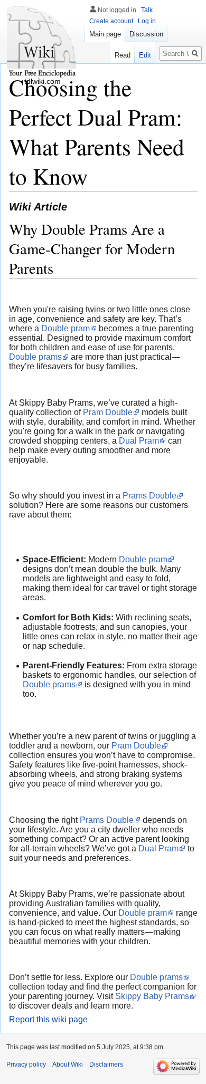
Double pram (65, 328)
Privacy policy (26, 1064)
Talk (147, 10)
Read (122, 55)
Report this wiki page (48, 1019)
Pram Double (108, 412)
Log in (147, 21)
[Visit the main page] (42, 42)
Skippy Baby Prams (152, 996)
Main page (105, 34)
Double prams (35, 356)
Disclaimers (106, 1064)
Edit (145, 55)
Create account (111, 21)
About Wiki (67, 1064)
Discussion (146, 34)
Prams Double (149, 495)
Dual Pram (139, 440)
